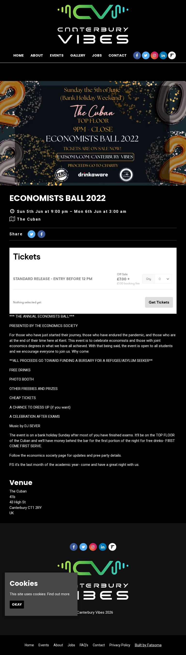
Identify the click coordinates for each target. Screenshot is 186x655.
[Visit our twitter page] (146, 55)
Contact (117, 55)
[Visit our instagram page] (154, 55)
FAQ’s (84, 645)
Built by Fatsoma (148, 645)
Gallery (77, 55)
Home (18, 55)
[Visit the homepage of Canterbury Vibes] (93, 24)
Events (56, 55)
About (37, 55)
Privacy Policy (119, 645)
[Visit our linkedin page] (163, 55)
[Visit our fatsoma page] (172, 55)
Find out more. (58, 594)
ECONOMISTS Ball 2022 (57, 198)
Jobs (97, 55)
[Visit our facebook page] (137, 55)
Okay (17, 604)
